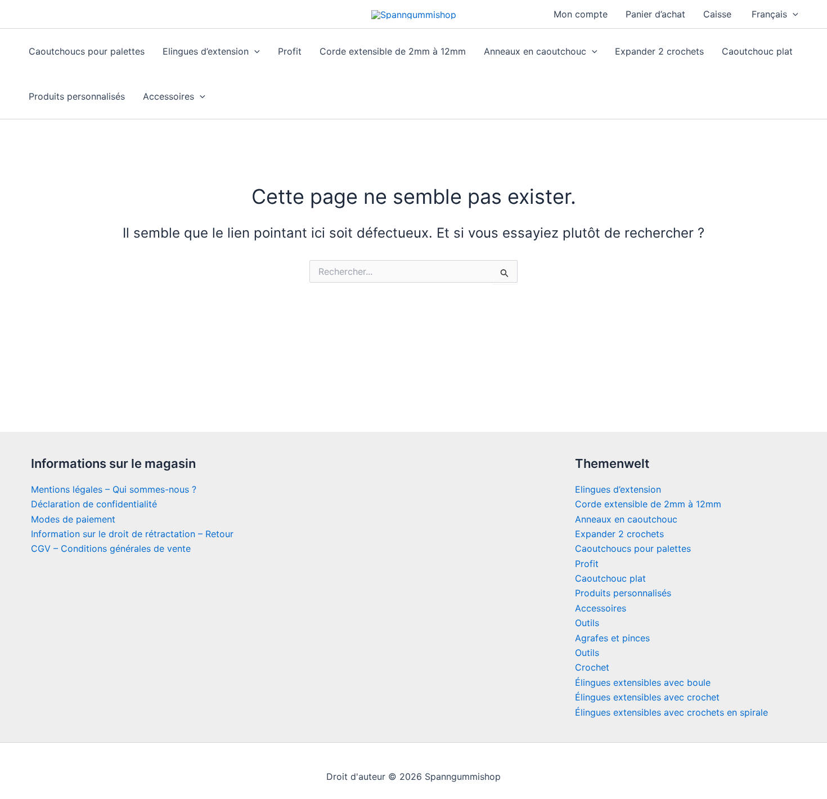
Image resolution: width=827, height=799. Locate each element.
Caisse (717, 14)
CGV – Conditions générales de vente (111, 548)
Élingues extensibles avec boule (643, 682)
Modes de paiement (73, 519)
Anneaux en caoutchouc (535, 51)
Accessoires (168, 96)
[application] (792, 14)
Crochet (592, 667)
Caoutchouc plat (757, 51)
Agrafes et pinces (612, 638)
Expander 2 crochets (659, 51)
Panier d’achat (655, 14)
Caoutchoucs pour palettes (87, 51)
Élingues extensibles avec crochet (647, 697)
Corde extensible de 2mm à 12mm (393, 51)
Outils (587, 622)
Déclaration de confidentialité (94, 504)
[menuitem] (773, 14)
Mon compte (581, 14)
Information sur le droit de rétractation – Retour (132, 533)
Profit (290, 51)
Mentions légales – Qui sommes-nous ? (113, 489)
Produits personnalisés (77, 96)
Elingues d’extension (206, 51)
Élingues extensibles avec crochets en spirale (671, 712)
